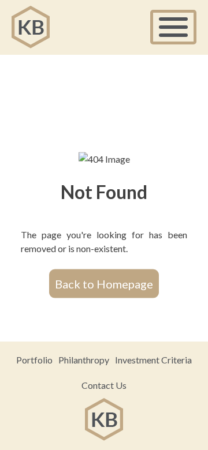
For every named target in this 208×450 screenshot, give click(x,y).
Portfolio (34, 359)
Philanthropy (83, 359)
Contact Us (104, 385)
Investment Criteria (153, 359)
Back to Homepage (104, 283)
